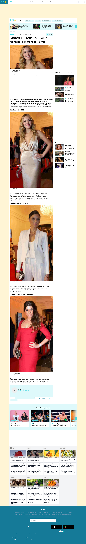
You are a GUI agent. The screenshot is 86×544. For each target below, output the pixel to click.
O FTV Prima (14, 526)
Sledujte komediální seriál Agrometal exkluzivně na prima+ (69, 90)
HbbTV (13, 531)
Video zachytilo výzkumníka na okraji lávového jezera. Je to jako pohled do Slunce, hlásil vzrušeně (51, 471)
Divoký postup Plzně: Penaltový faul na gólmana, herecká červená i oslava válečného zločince (18, 465)
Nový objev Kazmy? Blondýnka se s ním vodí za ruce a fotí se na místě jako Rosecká (35, 501)
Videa (43, 1)
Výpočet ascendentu (30, 516)
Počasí (54, 512)
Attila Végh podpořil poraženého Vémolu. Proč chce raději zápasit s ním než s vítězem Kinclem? (59, 424)
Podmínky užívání (15, 533)
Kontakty (27, 531)
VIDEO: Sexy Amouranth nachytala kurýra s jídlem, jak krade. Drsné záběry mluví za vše (70, 147)
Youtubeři (27, 1)
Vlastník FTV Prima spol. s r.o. (17, 537)
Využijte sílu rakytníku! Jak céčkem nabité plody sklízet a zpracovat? (51, 488)
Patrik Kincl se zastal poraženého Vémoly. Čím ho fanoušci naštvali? (39, 424)
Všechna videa (69, 73)
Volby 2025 (34, 514)
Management (28, 526)
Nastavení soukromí (29, 539)
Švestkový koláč (56, 516)
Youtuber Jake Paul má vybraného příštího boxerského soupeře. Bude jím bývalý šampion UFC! (70, 159)
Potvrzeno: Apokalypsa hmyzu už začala (50, 458)
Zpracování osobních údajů (31, 533)
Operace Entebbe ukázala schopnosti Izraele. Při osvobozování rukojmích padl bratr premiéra (51, 465)
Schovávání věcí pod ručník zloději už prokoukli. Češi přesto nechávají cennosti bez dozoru (18, 471)
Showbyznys (20, 1)
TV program (39, 512)
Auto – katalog (18, 514)
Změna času (45, 512)
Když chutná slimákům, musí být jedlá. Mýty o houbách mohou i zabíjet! (50, 501)
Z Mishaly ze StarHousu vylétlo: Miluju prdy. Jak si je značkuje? (46, 26)
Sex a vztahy (37, 1)
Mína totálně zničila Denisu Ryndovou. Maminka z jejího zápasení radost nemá (68, 27)
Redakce (27, 537)
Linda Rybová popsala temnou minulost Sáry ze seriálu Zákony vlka (69, 101)
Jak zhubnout (17, 512)
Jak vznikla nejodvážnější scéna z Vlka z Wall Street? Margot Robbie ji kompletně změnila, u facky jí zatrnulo (18, 501)
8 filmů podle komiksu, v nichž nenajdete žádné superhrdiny (17, 494)
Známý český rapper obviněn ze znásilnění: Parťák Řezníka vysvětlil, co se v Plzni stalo (24, 27)
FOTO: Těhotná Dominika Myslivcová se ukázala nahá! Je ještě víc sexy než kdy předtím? (70, 153)
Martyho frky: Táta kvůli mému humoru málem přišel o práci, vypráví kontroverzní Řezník (34, 488)
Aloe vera (57, 514)
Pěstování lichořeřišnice (65, 514)
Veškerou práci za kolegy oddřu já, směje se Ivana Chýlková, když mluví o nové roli (34, 465)
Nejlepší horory (33, 512)
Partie (50, 512)
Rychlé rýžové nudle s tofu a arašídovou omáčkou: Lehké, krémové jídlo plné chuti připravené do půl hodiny (68, 472)
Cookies (13, 535)
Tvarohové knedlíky (40, 516)
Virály (31, 1)
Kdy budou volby (59, 512)
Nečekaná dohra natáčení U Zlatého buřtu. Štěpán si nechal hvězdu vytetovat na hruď (34, 459)
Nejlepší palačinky (48, 516)
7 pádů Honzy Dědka (27, 514)
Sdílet (50, 35)
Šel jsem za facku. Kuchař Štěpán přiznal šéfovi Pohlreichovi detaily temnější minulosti (34, 471)
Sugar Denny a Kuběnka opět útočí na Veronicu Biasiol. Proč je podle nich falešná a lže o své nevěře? (18, 424)
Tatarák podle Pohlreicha (49, 514)
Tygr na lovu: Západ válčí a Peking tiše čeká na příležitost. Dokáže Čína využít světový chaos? (18, 459)
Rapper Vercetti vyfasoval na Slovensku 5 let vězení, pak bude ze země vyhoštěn (35, 495)
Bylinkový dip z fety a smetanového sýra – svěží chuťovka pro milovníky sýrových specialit (68, 459)
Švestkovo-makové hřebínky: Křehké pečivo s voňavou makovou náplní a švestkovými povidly (67, 465)
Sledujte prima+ (49, 1)
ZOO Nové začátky (68, 512)
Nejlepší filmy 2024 (25, 512)
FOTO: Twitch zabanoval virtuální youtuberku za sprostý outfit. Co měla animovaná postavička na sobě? (69, 165)
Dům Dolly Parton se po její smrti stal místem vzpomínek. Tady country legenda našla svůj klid (50, 495)
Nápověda (28, 535)
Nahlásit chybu (14, 539)
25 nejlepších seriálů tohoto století (18, 487)
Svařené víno (40, 514)
